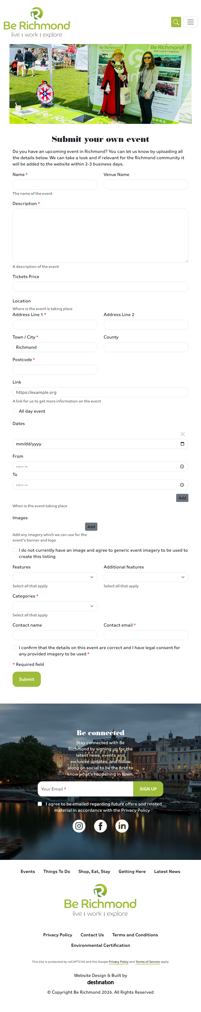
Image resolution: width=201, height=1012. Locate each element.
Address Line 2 (119, 314)
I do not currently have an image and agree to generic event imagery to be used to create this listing (103, 553)
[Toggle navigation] (190, 22)
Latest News (167, 871)
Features (22, 567)
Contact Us (92, 934)
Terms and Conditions (135, 934)
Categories (24, 596)
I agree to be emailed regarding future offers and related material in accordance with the (104, 807)
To (15, 474)
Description (25, 203)
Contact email (118, 625)
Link (17, 382)
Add (182, 498)
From (18, 456)
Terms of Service (148, 961)
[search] (176, 22)
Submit (26, 679)
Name (19, 174)
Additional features (124, 567)
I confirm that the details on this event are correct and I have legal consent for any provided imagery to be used (99, 650)
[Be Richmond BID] (37, 22)
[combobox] (52, 577)
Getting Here (132, 871)
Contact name (27, 625)
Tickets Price (26, 276)
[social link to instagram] (79, 826)
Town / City (24, 337)
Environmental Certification (100, 945)
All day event (32, 411)
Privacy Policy (135, 810)
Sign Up (148, 789)
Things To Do (56, 871)
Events (28, 871)
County (111, 337)
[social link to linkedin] (122, 826)
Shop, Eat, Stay (94, 871)
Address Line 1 (28, 314)
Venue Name (116, 174)
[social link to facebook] (100, 826)
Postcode (22, 359)
